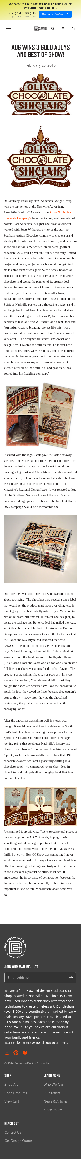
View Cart (11, 1101)
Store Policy (53, 1109)
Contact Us (12, 1132)
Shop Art (11, 1084)
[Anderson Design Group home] (40, 28)
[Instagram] (6, 1052)
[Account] (63, 28)
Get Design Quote (18, 1140)
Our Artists (52, 1093)
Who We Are (53, 1084)
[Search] (53, 28)
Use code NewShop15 (55, 14)
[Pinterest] (16, 1052)
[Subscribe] (71, 977)
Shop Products (15, 1093)
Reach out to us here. (52, 1042)
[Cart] (73, 28)
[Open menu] (8, 28)
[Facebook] (24, 1052)
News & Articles (56, 1101)
